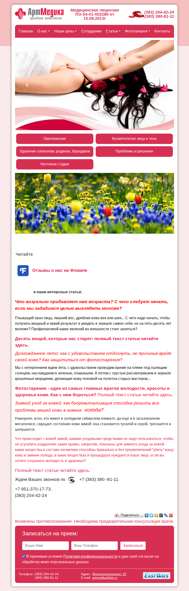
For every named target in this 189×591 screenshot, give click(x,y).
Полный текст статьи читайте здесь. (135, 394)
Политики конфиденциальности (90, 556)
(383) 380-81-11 (159, 16)
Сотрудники (91, 31)
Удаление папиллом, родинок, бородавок (55, 151)
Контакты (162, 31)
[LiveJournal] (166, 514)
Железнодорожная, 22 (109, 574)
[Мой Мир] (161, 514)
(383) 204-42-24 (159, 12)
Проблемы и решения (134, 151)
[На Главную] (39, 14)
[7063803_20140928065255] (72, 479)
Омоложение (55, 139)
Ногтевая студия (55, 164)
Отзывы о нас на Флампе (59, 270)
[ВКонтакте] (146, 514)
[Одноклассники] (156, 514)
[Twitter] (151, 514)
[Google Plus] (170, 514)
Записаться (133, 546)
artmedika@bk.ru (104, 578)
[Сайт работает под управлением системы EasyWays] (157, 575)
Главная (26, 31)
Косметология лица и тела (134, 139)
